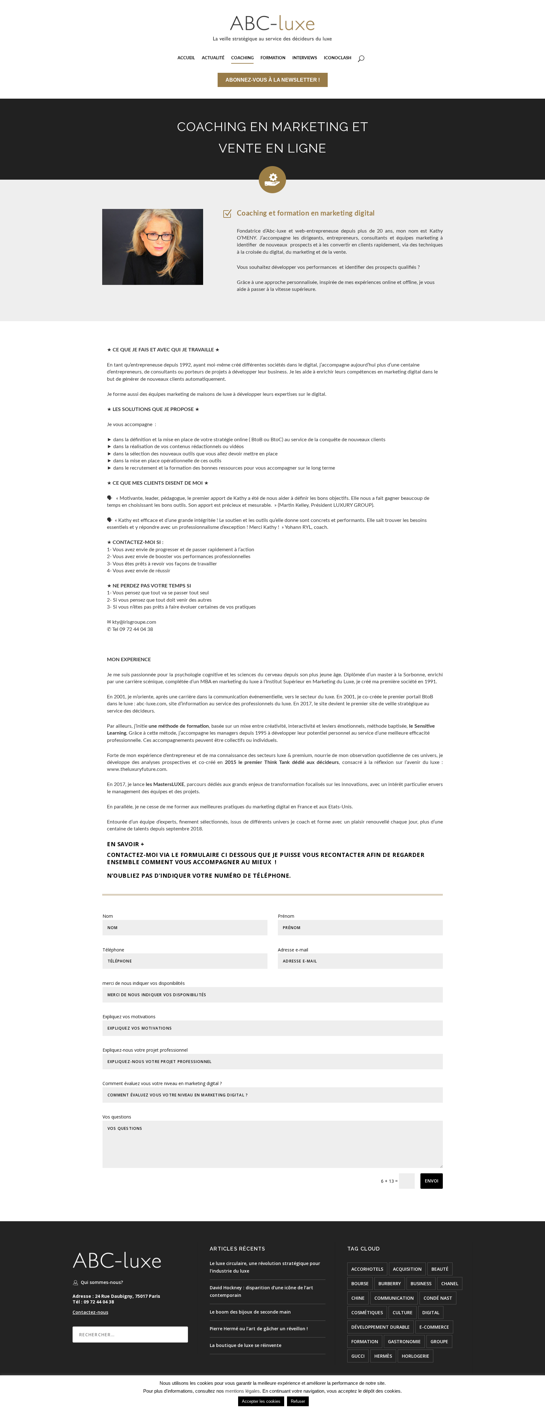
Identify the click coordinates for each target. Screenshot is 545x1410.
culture (403, 1312)
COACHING (242, 58)
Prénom (286, 916)
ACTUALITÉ (213, 58)
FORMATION (273, 58)
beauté (439, 1269)
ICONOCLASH (337, 58)
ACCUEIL (186, 58)
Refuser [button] (298, 1401)
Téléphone (113, 950)
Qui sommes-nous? (102, 1282)
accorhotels (367, 1269)
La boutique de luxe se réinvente (245, 1345)
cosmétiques (367, 1312)
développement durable (380, 1327)
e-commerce (434, 1327)
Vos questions (117, 1117)
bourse (360, 1283)
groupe (439, 1341)
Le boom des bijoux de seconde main (250, 1312)
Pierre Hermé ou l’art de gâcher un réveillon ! (259, 1329)
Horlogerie (415, 1356)
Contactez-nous (90, 1312)
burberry (389, 1283)
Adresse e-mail (293, 950)
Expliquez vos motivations (129, 1017)
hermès (383, 1356)
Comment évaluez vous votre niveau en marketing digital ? (162, 1083)
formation (364, 1341)
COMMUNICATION (394, 1298)
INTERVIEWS (304, 58)
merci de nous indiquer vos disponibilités (144, 983)
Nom (108, 916)
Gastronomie (404, 1341)
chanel (449, 1283)
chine (358, 1298)
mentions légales (242, 1391)
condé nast (438, 1298)
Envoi (431, 1181)
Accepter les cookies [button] (261, 1401)
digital (430, 1312)
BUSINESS (421, 1283)
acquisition (407, 1269)
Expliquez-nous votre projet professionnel (145, 1050)
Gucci (358, 1356)
